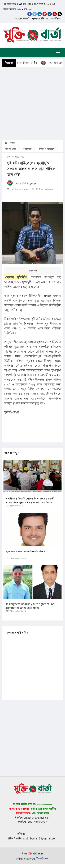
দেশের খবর (10, 149)
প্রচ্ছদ (12, 143)
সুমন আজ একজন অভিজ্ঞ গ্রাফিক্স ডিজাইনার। (26, 551)
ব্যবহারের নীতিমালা (40, 18)
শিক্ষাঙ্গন (27, 149)
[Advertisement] (32, 103)
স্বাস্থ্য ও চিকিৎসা (46, 149)
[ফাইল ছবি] (32, 233)
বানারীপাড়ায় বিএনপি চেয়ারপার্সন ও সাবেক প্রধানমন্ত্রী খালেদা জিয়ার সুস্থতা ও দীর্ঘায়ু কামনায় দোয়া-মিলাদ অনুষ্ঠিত (30, 502)
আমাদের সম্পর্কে (21, 18)
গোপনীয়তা (55, 18)
